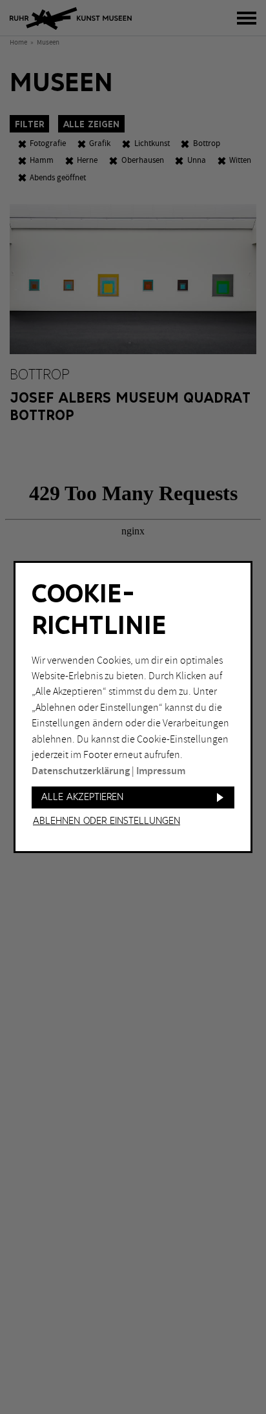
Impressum (160, 771)
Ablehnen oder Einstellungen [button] (106, 821)
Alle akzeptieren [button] (82, 797)
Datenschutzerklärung (81, 771)
